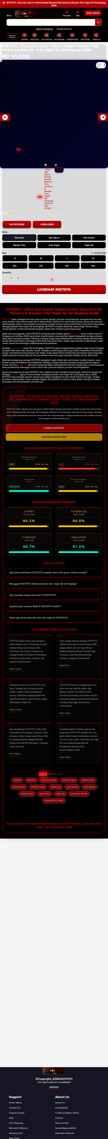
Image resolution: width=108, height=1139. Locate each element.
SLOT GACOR (72, 787)
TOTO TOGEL (45, 794)
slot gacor (75, 333)
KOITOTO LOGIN (68, 780)
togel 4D (22, 365)
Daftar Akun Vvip (54, 437)
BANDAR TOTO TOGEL (54, 801)
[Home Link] (25, 14)
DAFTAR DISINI (16, 224)
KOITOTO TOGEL (38, 787)
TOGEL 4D (60, 794)
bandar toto (17, 348)
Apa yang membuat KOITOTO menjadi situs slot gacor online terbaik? (48, 572)
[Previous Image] (5, 117)
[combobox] (51, 22)
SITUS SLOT (56, 787)
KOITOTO (6, 319)
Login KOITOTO (54, 428)
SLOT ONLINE (89, 787)
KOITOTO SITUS (88, 780)
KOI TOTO (31, 780)
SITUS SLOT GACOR (79, 794)
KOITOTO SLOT (19, 787)
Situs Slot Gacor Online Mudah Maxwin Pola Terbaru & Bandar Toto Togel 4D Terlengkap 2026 (54, 825)
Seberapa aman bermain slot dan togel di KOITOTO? (38, 617)
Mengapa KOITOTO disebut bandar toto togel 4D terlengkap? (43, 583)
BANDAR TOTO (27, 794)
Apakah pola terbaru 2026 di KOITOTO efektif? (35, 606)
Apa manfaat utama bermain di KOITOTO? (32, 595)
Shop (9, 15)
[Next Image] (103, 117)
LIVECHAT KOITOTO (54, 289)
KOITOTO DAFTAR (48, 780)
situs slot (15, 374)
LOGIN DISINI (47, 224)
